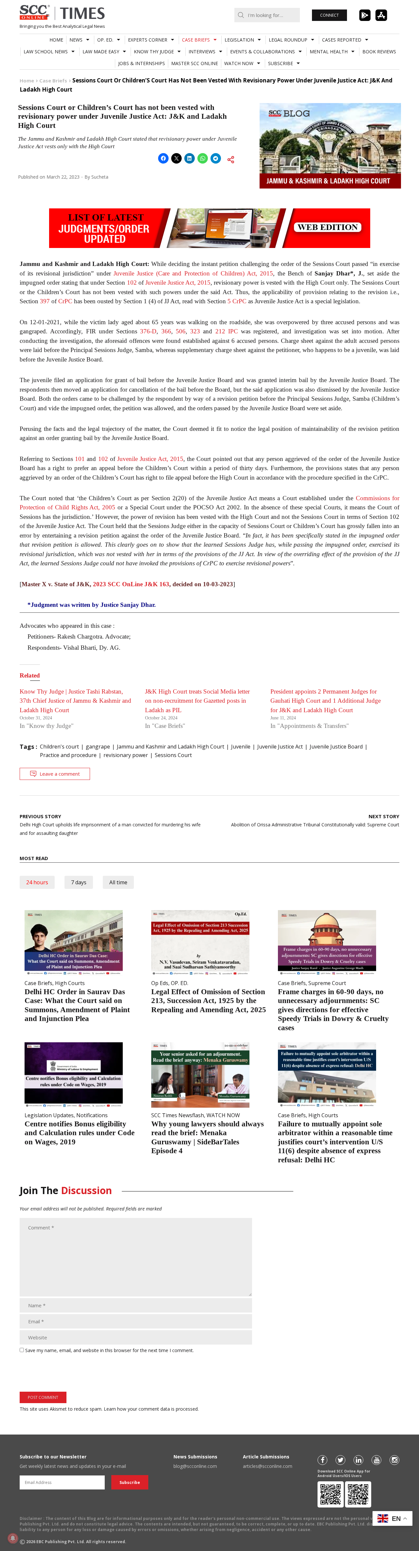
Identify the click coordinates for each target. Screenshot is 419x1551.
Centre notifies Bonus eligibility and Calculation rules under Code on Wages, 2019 (80, 1133)
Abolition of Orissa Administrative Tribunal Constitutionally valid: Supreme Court (315, 820)
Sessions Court (173, 755)
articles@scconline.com (267, 1466)
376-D (148, 331)
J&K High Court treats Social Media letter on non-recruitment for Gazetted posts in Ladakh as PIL (197, 701)
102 (132, 282)
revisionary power (125, 755)
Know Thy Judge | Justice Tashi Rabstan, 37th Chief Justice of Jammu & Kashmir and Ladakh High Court (75, 701)
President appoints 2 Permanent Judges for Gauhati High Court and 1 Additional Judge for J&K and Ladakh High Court (325, 701)
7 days (78, 882)
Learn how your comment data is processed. (151, 1409)
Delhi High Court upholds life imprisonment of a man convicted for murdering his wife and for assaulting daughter (110, 824)
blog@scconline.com (195, 1466)
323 (195, 331)
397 (45, 301)
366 (166, 331)
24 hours (37, 882)
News (75, 40)
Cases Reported (341, 40)
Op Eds (159, 983)
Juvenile (240, 746)
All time (118, 882)
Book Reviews (379, 51)
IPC (233, 331)
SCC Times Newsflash (177, 1115)
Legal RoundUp (288, 40)
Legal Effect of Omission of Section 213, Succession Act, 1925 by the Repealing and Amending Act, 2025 (208, 1001)
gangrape (98, 746)
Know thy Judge (154, 51)
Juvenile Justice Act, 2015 (177, 282)
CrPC (65, 301)
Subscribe (280, 63)
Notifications (92, 1115)
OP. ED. (105, 40)
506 (181, 331)
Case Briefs (196, 40)
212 (220, 331)
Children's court (59, 746)
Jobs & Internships (141, 63)
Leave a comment (60, 773)
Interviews (202, 51)
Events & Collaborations (262, 51)
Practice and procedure (68, 755)
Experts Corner (147, 40)
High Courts (70, 983)
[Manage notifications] (13, 1538)
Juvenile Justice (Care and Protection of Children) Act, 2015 (193, 273)
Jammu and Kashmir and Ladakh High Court (170, 746)
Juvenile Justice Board (336, 746)
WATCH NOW (238, 63)
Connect (329, 15)
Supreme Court (327, 983)
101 (80, 458)
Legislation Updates (49, 1115)
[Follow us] (322, 1460)
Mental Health (329, 51)
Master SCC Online (194, 63)
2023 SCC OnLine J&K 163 (131, 584)
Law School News (46, 51)
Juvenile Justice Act (280, 746)
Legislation (239, 40)
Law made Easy (100, 51)
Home (56, 40)
